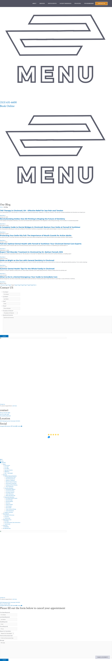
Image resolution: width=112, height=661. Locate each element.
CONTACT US (101, 3)
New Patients (52, 3)
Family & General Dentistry (10, 476)
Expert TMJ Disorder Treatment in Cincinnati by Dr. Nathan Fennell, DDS (31, 252)
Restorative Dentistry (9, 497)
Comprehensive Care (11, 477)
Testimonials (7, 518)
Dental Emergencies (10, 478)
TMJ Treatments (9, 486)
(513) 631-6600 (8, 102)
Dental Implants (9, 501)
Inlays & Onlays (9, 504)
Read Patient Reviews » (56, 442)
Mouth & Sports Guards (11, 481)
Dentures (8, 503)
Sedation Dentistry (8, 512)
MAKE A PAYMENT (102, 657)
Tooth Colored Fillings (11, 509)
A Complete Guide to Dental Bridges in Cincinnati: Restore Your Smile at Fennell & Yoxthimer (40, 227)
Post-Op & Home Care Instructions (12, 522)
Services (42, 3)
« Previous (2, 285)
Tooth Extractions (10, 510)
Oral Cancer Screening (11, 483)
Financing (77, 3)
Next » (35, 285)
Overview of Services (9, 515)
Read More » (3, 215)
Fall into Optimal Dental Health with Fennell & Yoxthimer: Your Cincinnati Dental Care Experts (40, 244)
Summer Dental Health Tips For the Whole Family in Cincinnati (27, 269)
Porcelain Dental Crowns (11, 498)
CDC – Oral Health (8, 473)
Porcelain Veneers (10, 492)
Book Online (7, 106)
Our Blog (6, 521)
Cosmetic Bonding (10, 490)
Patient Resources (65, 3)
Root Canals (8, 507)
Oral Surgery (9, 506)
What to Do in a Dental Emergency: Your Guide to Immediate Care (28, 277)
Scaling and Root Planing (11, 485)
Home (1, 207)
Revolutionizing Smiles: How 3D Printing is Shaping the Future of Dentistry (32, 219)
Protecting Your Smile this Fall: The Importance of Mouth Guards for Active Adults (35, 235)
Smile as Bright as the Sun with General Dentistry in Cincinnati (27, 260)
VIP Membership (89, 3)
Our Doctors (7, 465)
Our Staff (6, 467)
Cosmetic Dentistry (8, 488)
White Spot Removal (10, 495)
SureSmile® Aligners (10, 489)
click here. (14, 405)
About (34, 3)
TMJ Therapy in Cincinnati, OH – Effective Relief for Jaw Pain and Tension (31, 211)
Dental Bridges (9, 499)
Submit (4, 336)
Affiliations (6, 471)
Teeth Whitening (9, 494)
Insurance (6, 516)
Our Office (6, 468)
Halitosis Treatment (10, 480)
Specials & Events (8, 470)
